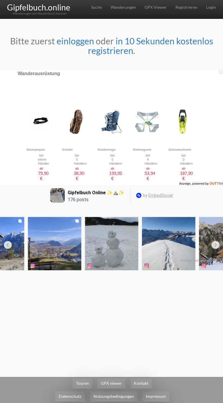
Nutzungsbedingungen (113, 396)
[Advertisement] (111, 315)
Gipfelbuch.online (38, 7)
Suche (96, 7)
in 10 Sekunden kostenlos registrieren (150, 46)
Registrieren (186, 7)
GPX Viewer (156, 7)
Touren (82, 383)
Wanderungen (123, 7)
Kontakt (141, 383)
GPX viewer (111, 383)
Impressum (156, 396)
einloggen (75, 41)
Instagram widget (196, 260)
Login (211, 7)
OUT (216, 183)
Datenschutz (70, 396)
